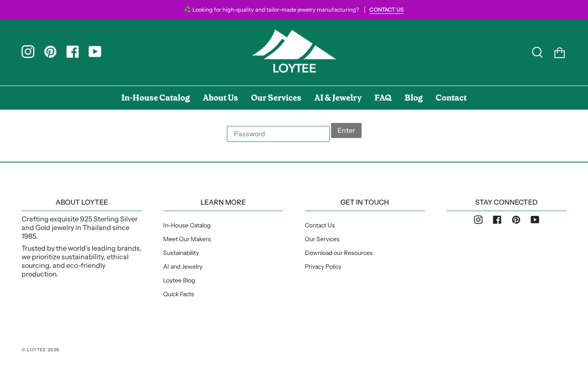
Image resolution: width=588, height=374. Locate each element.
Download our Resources (339, 253)
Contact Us (320, 225)
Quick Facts (178, 294)
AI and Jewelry (182, 266)
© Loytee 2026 (41, 350)
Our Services (322, 239)
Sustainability (181, 253)
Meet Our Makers (187, 239)
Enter (346, 130)
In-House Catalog (186, 225)
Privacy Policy (323, 266)
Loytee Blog (179, 280)
